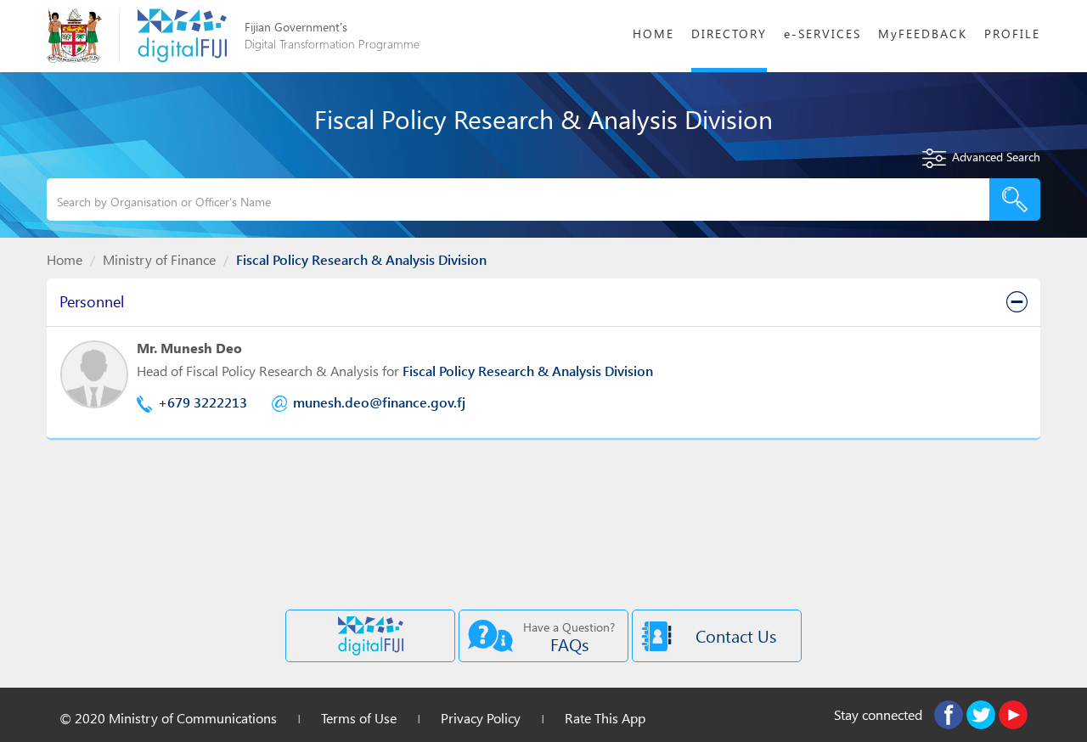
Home (653, 33)
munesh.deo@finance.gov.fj (379, 402)
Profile (1012, 33)
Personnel (91, 301)
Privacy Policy (481, 718)
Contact (736, 635)
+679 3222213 (202, 402)
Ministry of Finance (159, 259)
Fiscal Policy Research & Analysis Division (528, 370)
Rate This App (605, 718)
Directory (729, 33)
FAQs (569, 637)
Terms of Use (359, 718)
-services (822, 33)
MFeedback (922, 33)
